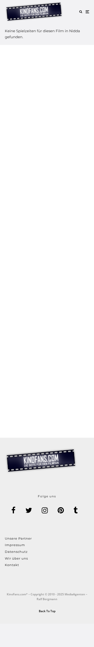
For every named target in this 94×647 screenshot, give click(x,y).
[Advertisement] (47, 241)
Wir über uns (16, 558)
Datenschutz (16, 552)
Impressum (15, 545)
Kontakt (12, 565)
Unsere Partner (18, 538)
